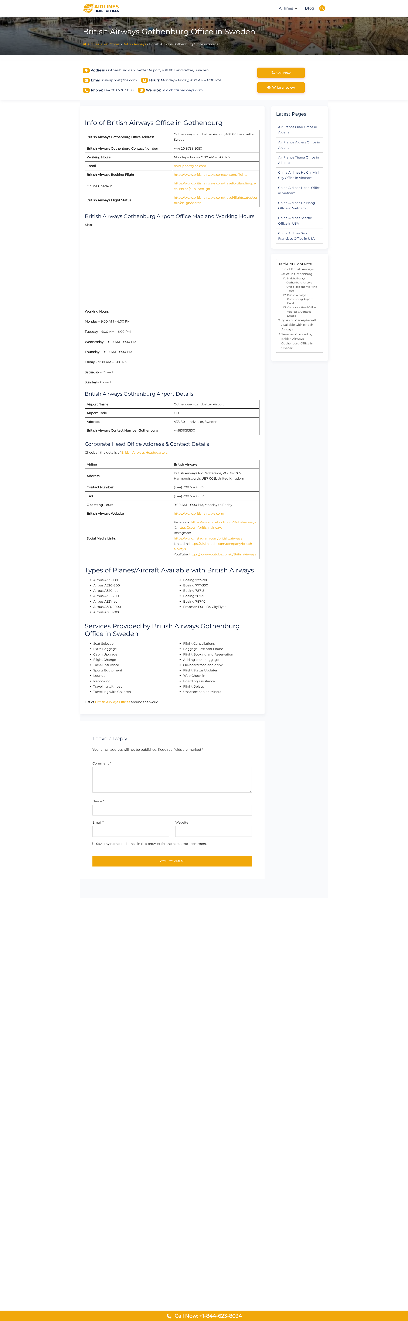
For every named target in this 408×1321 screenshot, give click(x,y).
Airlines (286, 8)
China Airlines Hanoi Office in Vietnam (299, 190)
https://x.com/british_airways (199, 527)
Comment (101, 763)
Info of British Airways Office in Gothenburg (297, 272)
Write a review (283, 87)
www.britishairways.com (182, 90)
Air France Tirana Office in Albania (298, 160)
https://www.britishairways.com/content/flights (210, 175)
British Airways (134, 44)
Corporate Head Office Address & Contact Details (301, 311)
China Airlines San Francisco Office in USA (296, 236)
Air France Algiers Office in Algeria (299, 145)
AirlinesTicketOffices (103, 44)
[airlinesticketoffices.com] (101, 8)
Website (181, 822)
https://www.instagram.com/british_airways (208, 538)
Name (98, 801)
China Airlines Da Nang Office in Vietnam (296, 205)
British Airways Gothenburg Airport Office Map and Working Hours (301, 285)
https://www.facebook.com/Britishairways (223, 522)
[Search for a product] (322, 8)
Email (98, 822)
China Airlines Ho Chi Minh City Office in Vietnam (299, 175)
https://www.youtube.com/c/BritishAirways (222, 554)
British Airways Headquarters (144, 452)
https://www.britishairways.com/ (199, 513)
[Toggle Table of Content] (318, 261)
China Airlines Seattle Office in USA (295, 220)
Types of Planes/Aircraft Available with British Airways (298, 325)
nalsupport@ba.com (190, 166)
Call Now (283, 73)
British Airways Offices (112, 702)
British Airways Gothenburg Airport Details (300, 299)
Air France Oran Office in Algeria (297, 129)
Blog (309, 8)
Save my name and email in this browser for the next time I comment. (151, 844)
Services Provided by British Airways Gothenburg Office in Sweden (297, 341)
